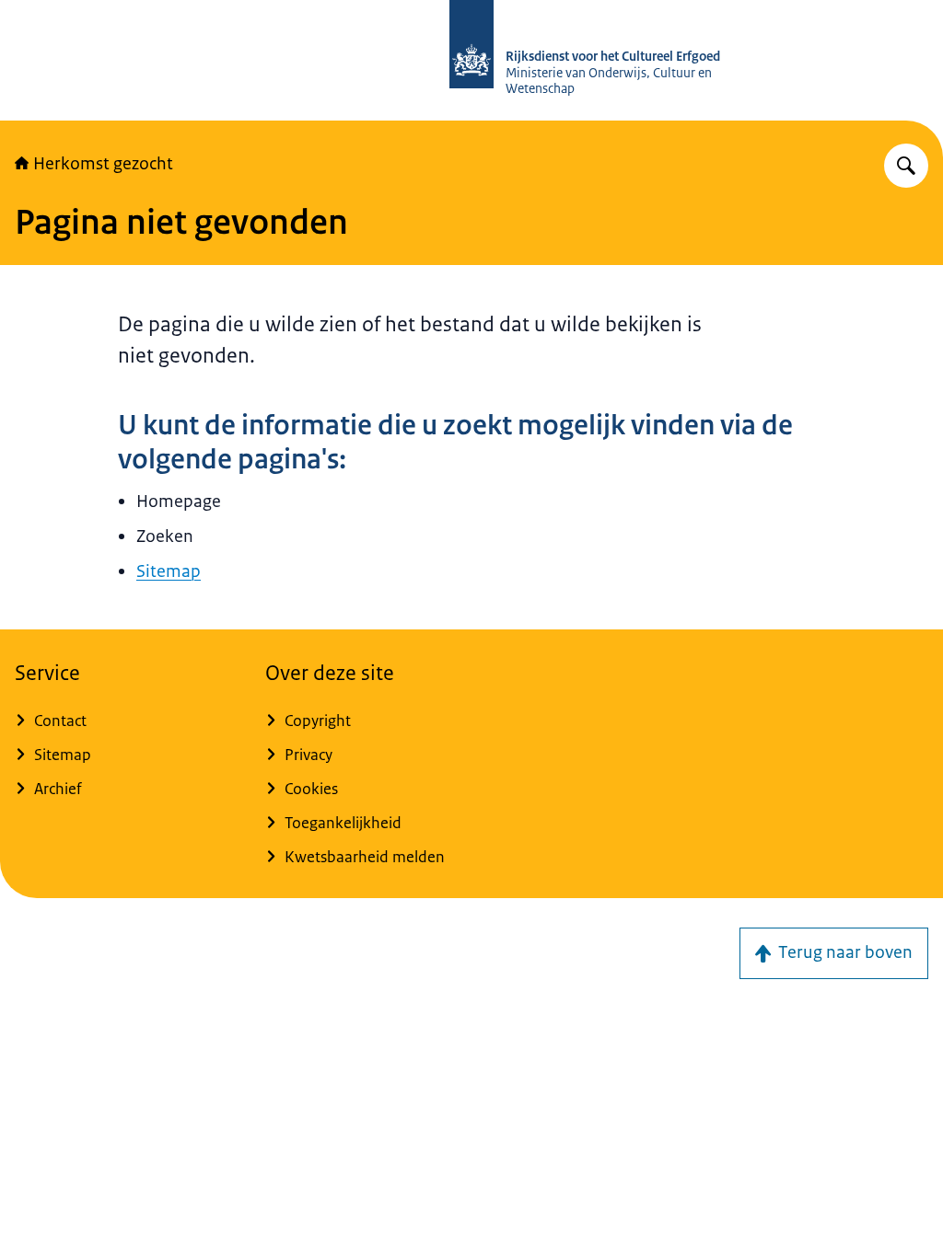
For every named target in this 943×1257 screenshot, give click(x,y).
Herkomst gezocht (103, 164)
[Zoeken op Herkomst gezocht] (906, 166)
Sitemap (168, 571)
